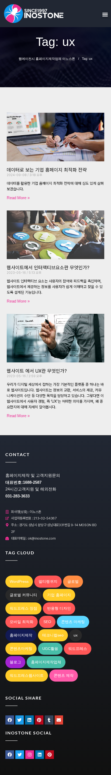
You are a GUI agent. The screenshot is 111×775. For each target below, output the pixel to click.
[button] (105, 14)
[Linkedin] (39, 754)
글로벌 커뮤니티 (23, 595)
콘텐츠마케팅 (21, 648)
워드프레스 (77, 648)
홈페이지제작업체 (46, 662)
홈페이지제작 (21, 635)
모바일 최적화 (21, 622)
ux (76, 635)
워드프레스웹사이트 (27, 675)
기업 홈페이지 (59, 595)
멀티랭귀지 (48, 581)
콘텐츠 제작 (64, 675)
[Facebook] (9, 754)
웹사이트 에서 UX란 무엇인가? (37, 371)
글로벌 (73, 581)
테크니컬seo (53, 635)
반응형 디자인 (59, 608)
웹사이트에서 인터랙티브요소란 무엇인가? (48, 267)
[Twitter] (19, 754)
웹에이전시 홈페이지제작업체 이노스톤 (47, 59)
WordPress (19, 581)
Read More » (18, 197)
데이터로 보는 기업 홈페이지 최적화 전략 (47, 170)
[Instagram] (29, 754)
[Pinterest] (49, 754)
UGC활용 (50, 648)
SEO (47, 622)
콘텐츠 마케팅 (73, 622)
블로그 (15, 662)
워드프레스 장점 (23, 608)
